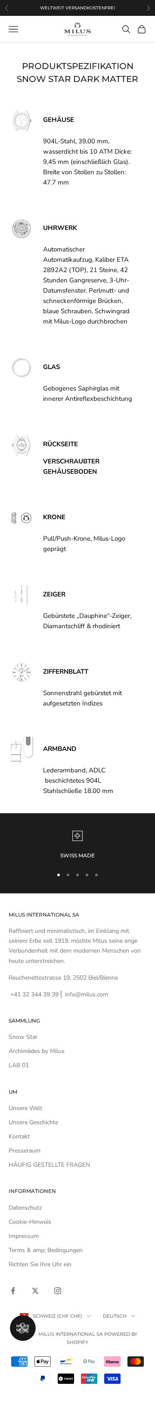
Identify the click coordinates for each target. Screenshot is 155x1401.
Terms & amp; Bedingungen (46, 1250)
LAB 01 (19, 1065)
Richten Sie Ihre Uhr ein (40, 1264)
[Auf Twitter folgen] (35, 1290)
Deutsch (115, 1316)
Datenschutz (25, 1208)
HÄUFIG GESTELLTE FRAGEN (49, 1165)
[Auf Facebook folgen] (13, 1290)
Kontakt (19, 1136)
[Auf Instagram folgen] (57, 1290)
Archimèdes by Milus (37, 1051)
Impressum (24, 1236)
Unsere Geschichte (33, 1122)
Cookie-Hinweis (30, 1222)
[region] (77, 845)
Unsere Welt (25, 1108)
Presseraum (24, 1151)
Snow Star (23, 1037)
